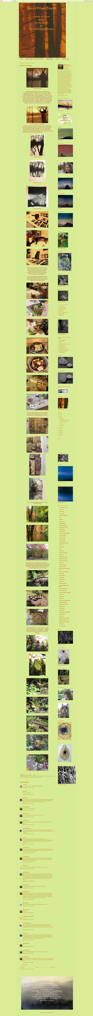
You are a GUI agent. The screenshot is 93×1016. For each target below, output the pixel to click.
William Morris (61, 315)
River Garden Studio (63, 588)
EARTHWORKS (62, 531)
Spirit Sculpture (49, 59)
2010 (60, 433)
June (61, 423)
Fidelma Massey (62, 306)
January (61, 425)
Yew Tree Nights (62, 625)
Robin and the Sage (63, 590)
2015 (60, 417)
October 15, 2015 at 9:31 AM (28, 953)
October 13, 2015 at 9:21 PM (28, 912)
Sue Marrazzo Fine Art (27, 916)
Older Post (53, 967)
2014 (60, 427)
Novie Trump (61, 573)
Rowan (24, 797)
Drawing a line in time (63, 527)
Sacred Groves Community (64, 349)
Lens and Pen (61, 550)
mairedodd (61, 554)
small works (32, 777)
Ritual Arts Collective (62, 346)
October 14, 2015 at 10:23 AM (28, 929)
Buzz (60, 517)
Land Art (57, 59)
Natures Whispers (62, 564)
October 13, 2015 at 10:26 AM (28, 881)
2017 (60, 414)
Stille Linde (61, 598)
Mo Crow (24, 902)
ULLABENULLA (62, 614)
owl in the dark (62, 579)
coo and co (61, 521)
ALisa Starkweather (62, 339)
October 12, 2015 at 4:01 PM (28, 852)
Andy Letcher (61, 511)
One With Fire (61, 345)
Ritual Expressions (62, 348)
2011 (60, 432)
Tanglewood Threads (63, 602)
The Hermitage (62, 608)
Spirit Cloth (61, 594)
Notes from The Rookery (64, 571)
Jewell (60, 342)
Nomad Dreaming (62, 566)
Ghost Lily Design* (62, 535)
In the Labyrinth (62, 541)
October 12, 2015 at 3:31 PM (28, 843)
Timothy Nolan (61, 313)
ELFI (24, 784)
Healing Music (61, 341)
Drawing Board (62, 529)
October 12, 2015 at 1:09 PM (28, 794)
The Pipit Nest (62, 610)
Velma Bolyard (25, 828)
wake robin (61, 616)
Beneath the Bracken (63, 515)
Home (21, 59)
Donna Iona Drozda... (63, 525)
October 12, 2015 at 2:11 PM (28, 833)
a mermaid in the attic (63, 507)
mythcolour (61, 562)
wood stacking (39, 777)
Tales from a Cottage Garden (64, 600)
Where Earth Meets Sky (63, 620)
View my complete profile (62, 95)
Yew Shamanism (62, 352)
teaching (35, 777)
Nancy (24, 865)
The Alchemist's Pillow (63, 604)
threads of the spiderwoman (64, 612)
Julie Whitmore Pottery (63, 543)
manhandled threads (63, 556)
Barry (24, 933)
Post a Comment (24, 964)
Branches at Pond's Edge (64, 420)
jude (23, 791)
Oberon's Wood (62, 575)
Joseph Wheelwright (62, 308)
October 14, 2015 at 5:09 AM (28, 919)
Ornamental (61, 577)
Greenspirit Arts (62, 537)
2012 (60, 430)
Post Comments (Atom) (29, 969)
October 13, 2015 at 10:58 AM (28, 899)
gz (23, 837)
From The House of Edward (64, 533)
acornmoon (61, 509)
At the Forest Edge (63, 421)
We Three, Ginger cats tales (64, 618)
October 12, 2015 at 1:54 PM (28, 810)
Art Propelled (61, 513)
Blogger (51, 1012)
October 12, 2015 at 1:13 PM (28, 803)
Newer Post (22, 967)
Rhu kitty (23, 777)
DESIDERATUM (62, 523)
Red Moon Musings (63, 583)
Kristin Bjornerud (62, 309)
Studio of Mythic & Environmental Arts (34, 59)
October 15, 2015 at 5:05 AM (28, 939)
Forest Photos (65, 59)
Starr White (25, 872)
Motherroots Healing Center (64, 344)
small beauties (27, 777)
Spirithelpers (61, 596)
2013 (60, 429)
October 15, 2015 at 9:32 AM (28, 962)
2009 (60, 435)
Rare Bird (61, 581)
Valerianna (25, 813)
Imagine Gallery (62, 539)
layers (60, 548)
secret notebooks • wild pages (65, 592)
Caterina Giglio (26, 923)
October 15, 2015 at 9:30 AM (28, 946)
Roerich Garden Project (63, 312)
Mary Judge (61, 310)
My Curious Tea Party (63, 560)
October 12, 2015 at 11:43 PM (28, 868)
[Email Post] (34, 774)
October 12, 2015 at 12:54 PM (28, 787)
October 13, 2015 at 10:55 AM (28, 887)
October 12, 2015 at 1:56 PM (28, 816)
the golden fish (62, 606)
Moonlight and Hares (63, 558)
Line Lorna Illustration (63, 552)
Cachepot (61, 519)
